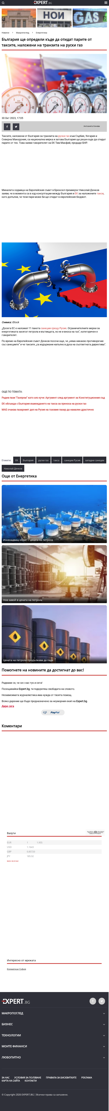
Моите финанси (14, 1046)
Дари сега (8, 706)
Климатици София (16, 969)
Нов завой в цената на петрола (22, 600)
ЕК (76, 193)
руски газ (63, 135)
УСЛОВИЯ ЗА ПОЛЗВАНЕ (27, 1077)
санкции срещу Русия (53, 328)
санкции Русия (72, 460)
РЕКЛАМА (86, 1077)
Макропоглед (12, 1013)
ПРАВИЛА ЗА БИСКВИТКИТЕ (61, 1077)
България (28, 460)
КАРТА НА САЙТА (11, 1080)
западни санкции (94, 460)
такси (100, 193)
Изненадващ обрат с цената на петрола (28, 540)
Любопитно (11, 1057)
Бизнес (7, 1024)
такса (56, 460)
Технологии (11, 1035)
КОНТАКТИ (31, 1080)
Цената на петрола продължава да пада (28, 660)
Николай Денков (13, 468)
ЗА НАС (6, 1077)
